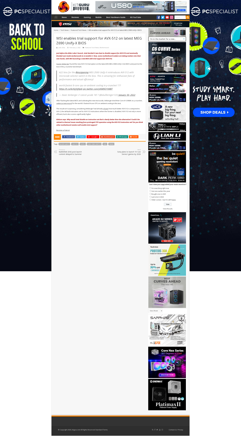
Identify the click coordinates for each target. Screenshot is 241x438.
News (64, 17)
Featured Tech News (78, 30)
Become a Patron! (63, 130)
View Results (168, 209)
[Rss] (153, 429)
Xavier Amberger (62, 64)
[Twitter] (163, 17)
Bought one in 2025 (159, 194)
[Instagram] (171, 17)
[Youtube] (167, 17)
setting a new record (64, 103)
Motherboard (104, 47)
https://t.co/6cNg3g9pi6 (70, 88)
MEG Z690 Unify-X (94, 144)
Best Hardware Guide (115, 17)
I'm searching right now (160, 188)
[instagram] (162, 429)
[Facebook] (158, 17)
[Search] (188, 17)
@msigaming (82, 72)
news (111, 144)
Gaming (87, 17)
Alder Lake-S (64, 144)
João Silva (61, 47)
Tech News (65, 30)
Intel (83, 144)
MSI (105, 144)
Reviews (75, 17)
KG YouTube (135, 17)
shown (105, 108)
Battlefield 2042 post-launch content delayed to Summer (70, 152)
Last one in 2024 (158, 197)
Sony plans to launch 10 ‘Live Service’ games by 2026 (129, 152)
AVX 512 (75, 144)
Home (56, 17)
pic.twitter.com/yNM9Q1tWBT (98, 88)
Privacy (180, 430)
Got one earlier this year (161, 191)
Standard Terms (101, 430)
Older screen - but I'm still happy (164, 200)
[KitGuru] (73, 6)
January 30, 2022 (126, 94)
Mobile (99, 17)
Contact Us (173, 430)
